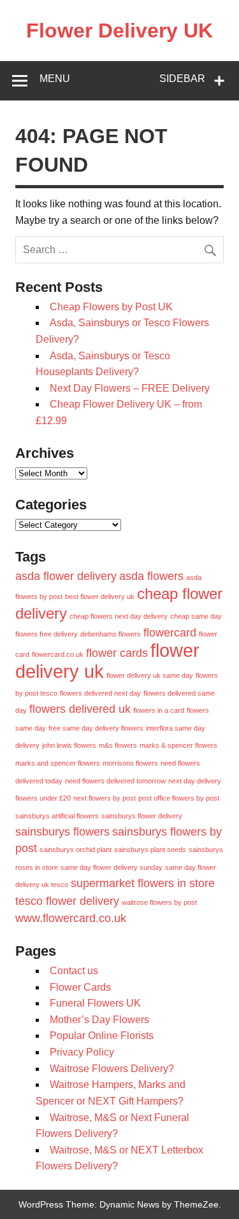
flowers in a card (158, 710)
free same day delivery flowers (95, 728)
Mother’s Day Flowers (99, 1019)
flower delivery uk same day (149, 675)
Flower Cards (80, 987)
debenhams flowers (110, 634)
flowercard (169, 632)
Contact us (74, 970)
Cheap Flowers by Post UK (111, 306)
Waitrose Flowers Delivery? (112, 1068)
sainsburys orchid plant (76, 849)
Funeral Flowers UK (95, 1003)
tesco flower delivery (67, 901)
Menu (55, 78)
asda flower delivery (66, 576)
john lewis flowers (69, 745)
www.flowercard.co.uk (70, 918)
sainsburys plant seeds (150, 849)
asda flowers (151, 576)
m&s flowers (118, 745)
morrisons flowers (130, 763)
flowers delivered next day (100, 693)
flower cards (117, 653)
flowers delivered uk (80, 709)
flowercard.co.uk (57, 654)
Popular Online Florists (102, 1035)
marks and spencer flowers (57, 763)
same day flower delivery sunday (112, 867)
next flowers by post (104, 798)
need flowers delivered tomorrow (115, 781)
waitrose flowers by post (159, 902)
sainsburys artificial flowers (57, 816)
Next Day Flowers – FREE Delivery (130, 388)
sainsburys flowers (62, 831)
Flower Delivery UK (119, 30)
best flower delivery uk (99, 596)
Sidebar (182, 78)
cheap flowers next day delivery (118, 616)
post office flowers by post (178, 798)
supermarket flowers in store (143, 883)
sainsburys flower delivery (141, 816)
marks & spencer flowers (178, 745)
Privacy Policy (82, 1052)
